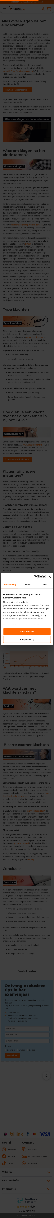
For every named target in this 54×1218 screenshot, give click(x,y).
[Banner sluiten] (50, 577)
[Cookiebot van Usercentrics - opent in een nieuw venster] (34, 577)
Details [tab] (27, 584)
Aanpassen (25, 639)
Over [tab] (44, 584)
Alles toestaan (27, 631)
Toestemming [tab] (9, 584)
